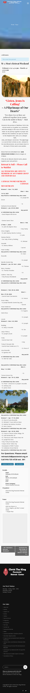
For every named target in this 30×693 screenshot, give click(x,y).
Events (5, 613)
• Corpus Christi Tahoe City (9, 444)
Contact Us (6, 627)
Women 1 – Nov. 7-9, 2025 (9, 189)
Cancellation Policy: (8, 656)
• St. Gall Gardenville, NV (8, 435)
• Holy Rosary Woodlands (8, 277)
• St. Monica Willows (7, 245)
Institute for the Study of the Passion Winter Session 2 (22, 551)
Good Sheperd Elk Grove (9, 214)
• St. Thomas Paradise (7, 270)
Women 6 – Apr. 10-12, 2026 (10, 377)
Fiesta (5, 631)
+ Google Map (9, 511)
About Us (6, 607)
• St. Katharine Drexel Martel (9, 448)
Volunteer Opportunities (10, 635)
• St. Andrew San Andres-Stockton (11, 424)
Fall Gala (6, 624)
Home (12, 24)
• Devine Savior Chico (7, 220)
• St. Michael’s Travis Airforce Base (11, 422)
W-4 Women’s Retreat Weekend (8, 549)
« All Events (5, 55)
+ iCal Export (19, 464)
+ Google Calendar (7, 464)
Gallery (5, 616)
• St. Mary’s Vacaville (7, 327)
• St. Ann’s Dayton (6, 426)
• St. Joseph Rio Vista (7, 439)
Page (16, 24)
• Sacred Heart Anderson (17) (10, 346)
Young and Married (8, 629)
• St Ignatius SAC (6, 352)
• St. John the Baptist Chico (9, 227)
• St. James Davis (6, 388)
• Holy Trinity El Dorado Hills (9, 441)
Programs (6, 620)
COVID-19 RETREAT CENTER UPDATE (13, 633)
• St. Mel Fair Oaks (7, 358)
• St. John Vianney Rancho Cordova (11, 233)
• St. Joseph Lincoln (6, 333)
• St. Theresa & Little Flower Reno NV (12, 437)
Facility (5, 609)
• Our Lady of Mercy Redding (9, 239)
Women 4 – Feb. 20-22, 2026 (10, 290)
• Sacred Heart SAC (7, 340)
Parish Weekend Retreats (13, 485)
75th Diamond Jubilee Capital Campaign (14, 653)
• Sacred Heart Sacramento (9, 296)
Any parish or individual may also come (13, 252)
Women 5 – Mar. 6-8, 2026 (9, 321)
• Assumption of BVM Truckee (10, 446)
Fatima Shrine (7, 618)
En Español (6, 622)
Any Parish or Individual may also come (13, 195)
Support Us (6, 611)
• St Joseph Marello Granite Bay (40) (11, 302)
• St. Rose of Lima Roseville (9, 420)
